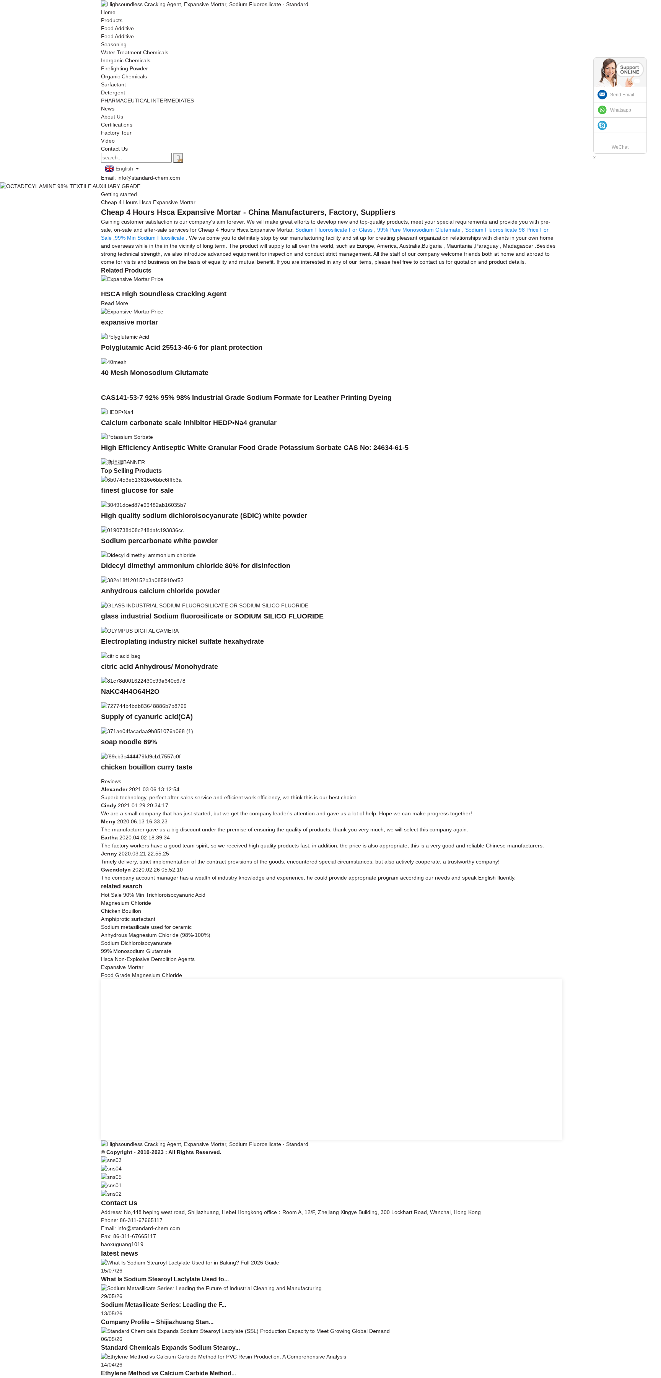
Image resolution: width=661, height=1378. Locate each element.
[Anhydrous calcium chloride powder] (142, 580)
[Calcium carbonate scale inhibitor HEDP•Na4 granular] (117, 412)
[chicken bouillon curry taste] (141, 756)
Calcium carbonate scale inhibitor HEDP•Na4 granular (189, 423)
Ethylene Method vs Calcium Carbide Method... (168, 1373)
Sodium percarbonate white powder (159, 541)
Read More (114, 303)
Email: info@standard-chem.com (140, 178)
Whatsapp (620, 110)
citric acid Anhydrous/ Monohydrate (159, 666)
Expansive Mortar (122, 967)
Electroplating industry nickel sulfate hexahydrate (182, 641)
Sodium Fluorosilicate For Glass (334, 230)
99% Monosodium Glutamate (136, 951)
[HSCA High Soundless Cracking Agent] (132, 279)
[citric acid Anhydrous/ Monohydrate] (120, 655)
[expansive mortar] (132, 311)
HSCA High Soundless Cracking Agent (163, 294)
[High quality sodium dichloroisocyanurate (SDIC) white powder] (143, 505)
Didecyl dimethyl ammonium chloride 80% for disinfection (195, 566)
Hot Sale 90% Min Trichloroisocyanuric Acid (153, 895)
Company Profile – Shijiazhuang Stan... (157, 1322)
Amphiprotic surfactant (128, 919)
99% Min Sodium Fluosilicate (149, 238)
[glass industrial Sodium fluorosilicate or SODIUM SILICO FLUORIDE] (204, 605)
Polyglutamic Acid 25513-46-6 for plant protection (181, 347)
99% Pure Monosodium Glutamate (419, 230)
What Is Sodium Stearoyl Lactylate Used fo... (165, 1279)
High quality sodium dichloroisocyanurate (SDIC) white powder (204, 515)
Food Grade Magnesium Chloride (141, 975)
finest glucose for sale (137, 490)
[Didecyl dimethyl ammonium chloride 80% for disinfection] (148, 555)
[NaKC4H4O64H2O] (143, 681)
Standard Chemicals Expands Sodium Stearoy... (170, 1347)
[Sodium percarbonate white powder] (142, 530)
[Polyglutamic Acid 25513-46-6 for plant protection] (125, 336)
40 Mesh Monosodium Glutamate (154, 373)
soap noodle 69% (129, 742)
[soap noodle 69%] (147, 731)
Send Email (622, 94)
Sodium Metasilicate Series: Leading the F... (163, 1305)
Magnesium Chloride (126, 903)
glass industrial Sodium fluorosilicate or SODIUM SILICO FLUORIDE (212, 616)
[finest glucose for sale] (141, 479)
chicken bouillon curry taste (146, 767)
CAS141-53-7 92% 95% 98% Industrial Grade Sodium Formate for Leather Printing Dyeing (246, 397)
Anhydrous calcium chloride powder (160, 591)
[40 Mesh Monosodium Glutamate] (114, 362)
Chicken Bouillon (121, 911)
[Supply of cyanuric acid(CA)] (144, 706)
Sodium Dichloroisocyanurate (136, 943)
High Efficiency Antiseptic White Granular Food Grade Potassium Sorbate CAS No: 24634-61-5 (255, 447)
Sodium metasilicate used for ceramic (146, 927)
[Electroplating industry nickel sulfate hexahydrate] (140, 630)
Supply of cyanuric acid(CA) (147, 717)
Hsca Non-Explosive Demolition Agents (148, 959)
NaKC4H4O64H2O (130, 691)
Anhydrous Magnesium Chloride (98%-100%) (155, 935)
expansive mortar (129, 322)
